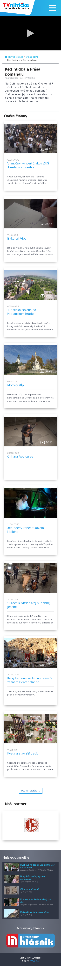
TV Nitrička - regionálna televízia (18, 7)
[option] (30, 826)
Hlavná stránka (15, 57)
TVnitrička (34, 961)
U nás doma (32, 57)
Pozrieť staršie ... (30, 790)
